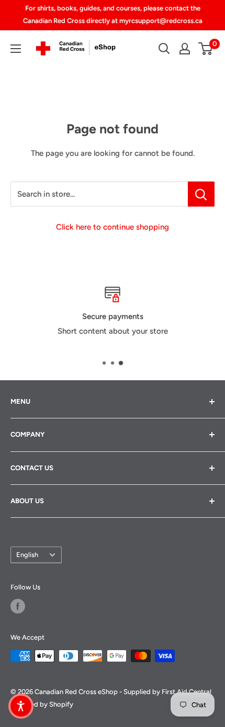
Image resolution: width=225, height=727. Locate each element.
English (27, 555)
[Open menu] (15, 48)
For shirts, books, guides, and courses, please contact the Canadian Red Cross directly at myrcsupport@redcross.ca (113, 14)
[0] (205, 48)
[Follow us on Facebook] (17, 606)
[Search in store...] (201, 194)
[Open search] (164, 48)
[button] (20, 706)
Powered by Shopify (41, 704)
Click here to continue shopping (112, 227)
